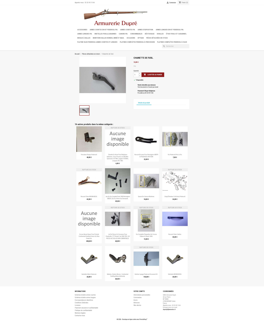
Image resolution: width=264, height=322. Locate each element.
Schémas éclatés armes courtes (85, 295)
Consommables (136, 34)
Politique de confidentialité (83, 310)
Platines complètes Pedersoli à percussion (137, 42)
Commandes (138, 297)
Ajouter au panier (153, 74)
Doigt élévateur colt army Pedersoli (175, 196)
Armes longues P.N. (84, 34)
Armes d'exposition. (145, 30)
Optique (141, 38)
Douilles (160, 34)
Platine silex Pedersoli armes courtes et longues (97, 42)
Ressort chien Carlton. (175, 234)
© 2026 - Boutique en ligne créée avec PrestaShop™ (132, 319)
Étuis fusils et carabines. (176, 34)
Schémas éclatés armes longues (85, 297)
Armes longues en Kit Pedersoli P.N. (170, 30)
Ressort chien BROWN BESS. (89, 196)
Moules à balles (83, 38)
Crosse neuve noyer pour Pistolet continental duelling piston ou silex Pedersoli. (89, 236)
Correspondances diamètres (84, 300)
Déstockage (149, 34)
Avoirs (136, 300)
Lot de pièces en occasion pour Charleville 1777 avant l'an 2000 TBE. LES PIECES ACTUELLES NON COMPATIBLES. (118, 236)
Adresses (137, 303)
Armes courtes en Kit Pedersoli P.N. (104, 30)
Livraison (77, 305)
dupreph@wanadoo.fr (169, 309)
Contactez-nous (80, 316)
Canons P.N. (123, 34)
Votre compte (139, 291)
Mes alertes (137, 305)
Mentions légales (80, 313)
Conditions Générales (81, 303)
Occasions (131, 38)
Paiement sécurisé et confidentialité (86, 308)
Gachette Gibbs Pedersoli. (89, 274)
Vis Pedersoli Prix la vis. (175, 154)
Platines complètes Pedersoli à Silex (172, 42)
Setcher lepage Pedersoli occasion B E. (146, 274)
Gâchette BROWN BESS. (175, 274)
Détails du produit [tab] (144, 103)
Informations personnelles (142, 295)
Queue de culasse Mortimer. (146, 196)
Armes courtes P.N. (127, 30)
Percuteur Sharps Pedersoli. (89, 154)
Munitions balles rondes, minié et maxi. (108, 38)
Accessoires (82, 30)
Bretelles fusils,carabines (105, 34)
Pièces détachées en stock (157, 38)
